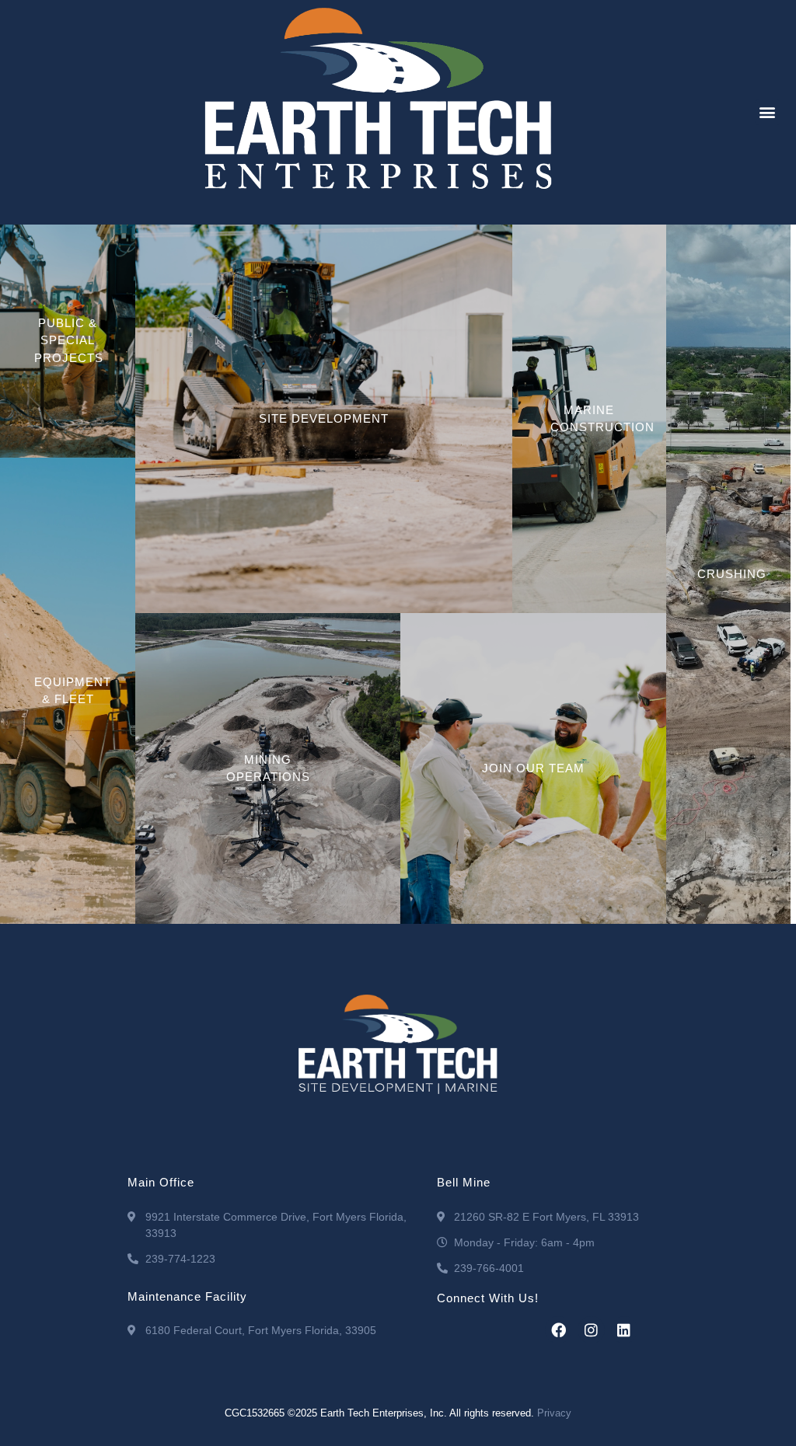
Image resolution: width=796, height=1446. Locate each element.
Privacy (554, 1413)
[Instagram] (591, 1329)
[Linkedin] (624, 1329)
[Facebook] (558, 1329)
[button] (767, 112)
